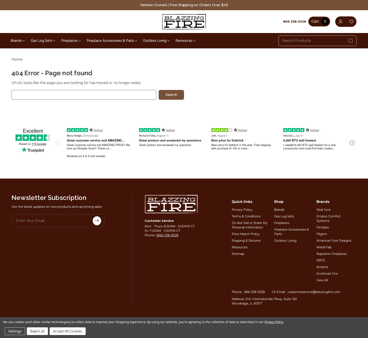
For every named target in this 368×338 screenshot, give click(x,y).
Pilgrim (321, 234)
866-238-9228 (254, 292)
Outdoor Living (155, 41)
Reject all (37, 331)
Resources (184, 41)
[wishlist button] (351, 22)
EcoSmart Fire (327, 274)
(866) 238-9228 (167, 235)
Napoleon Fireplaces (331, 254)
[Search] (350, 40)
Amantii (322, 267)
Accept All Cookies (67, 331)
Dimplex (322, 227)
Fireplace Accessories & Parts (110, 41)
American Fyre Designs (333, 241)
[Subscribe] (97, 220)
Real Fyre (323, 210)
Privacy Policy (242, 210)
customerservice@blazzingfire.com (314, 292)
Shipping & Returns (246, 241)
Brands (16, 41)
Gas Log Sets (41, 41)
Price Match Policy (246, 234)
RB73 (320, 260)
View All (322, 280)
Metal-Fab (324, 247)
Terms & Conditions (246, 216)
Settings (15, 331)
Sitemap (238, 254)
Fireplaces (69, 41)
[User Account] (340, 22)
